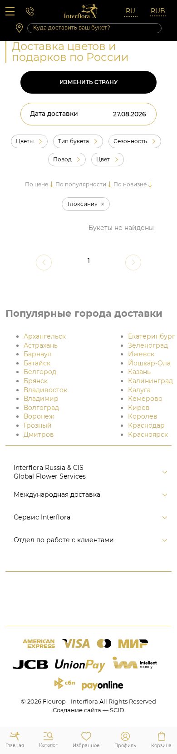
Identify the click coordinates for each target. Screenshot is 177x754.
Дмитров (39, 434)
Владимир (41, 398)
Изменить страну (88, 82)
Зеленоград (148, 345)
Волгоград (41, 408)
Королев (142, 416)
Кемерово (145, 398)
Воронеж (39, 416)
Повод (62, 159)
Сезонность (130, 141)
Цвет (103, 159)
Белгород (40, 372)
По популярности (80, 184)
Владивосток (45, 390)
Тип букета (73, 141)
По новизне (130, 184)
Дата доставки (54, 114)
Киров (139, 408)
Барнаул (38, 354)
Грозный (38, 425)
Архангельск (45, 336)
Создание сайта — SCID (88, 710)
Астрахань (41, 345)
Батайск (37, 363)
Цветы (25, 141)
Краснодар (146, 425)
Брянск (36, 381)
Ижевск (141, 354)
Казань (139, 372)
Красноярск (148, 434)
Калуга (139, 390)
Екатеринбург (151, 336)
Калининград (150, 381)
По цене (36, 184)
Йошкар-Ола (149, 363)
